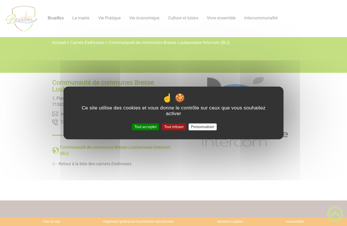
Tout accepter (145, 127)
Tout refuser (174, 127)
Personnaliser (202, 127)
